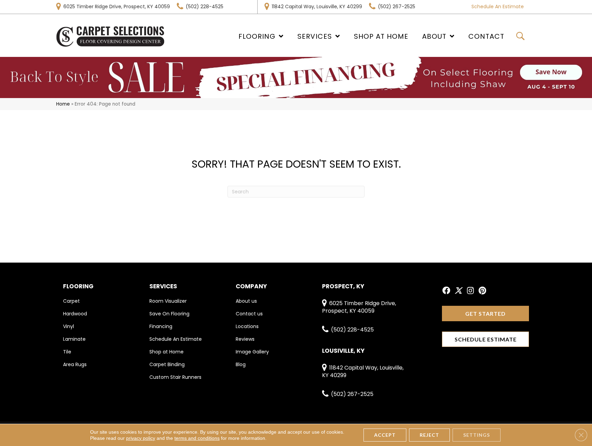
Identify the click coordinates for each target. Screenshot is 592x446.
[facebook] (446, 291)
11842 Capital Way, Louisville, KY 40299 (317, 6)
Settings (476, 435)
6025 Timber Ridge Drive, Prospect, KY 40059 (116, 6)
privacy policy (140, 438)
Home (63, 104)
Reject (429, 435)
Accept (385, 435)
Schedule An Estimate (497, 6)
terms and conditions (197, 438)
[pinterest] (482, 291)
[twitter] (458, 291)
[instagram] (470, 291)
